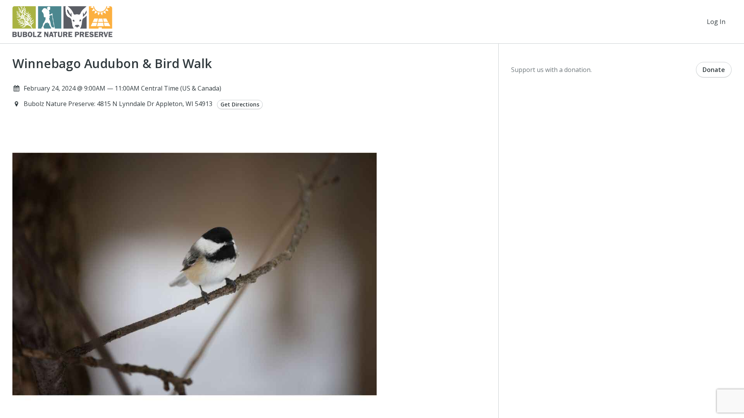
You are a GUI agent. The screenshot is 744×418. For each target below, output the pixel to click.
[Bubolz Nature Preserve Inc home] (62, 21)
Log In (716, 21)
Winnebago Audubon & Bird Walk (112, 63)
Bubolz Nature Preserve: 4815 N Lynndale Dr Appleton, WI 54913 (119, 103)
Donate (714, 69)
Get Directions (239, 104)
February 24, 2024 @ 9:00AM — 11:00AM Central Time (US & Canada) (122, 88)
